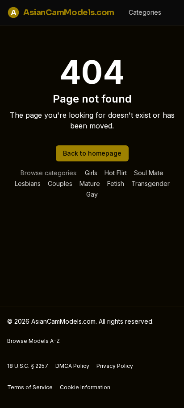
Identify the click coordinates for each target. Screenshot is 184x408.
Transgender (150, 183)
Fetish (115, 183)
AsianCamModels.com (62, 12)
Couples (60, 183)
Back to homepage (92, 153)
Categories (145, 12)
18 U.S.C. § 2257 (27, 366)
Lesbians (28, 183)
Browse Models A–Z (33, 341)
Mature (89, 183)
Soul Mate (148, 173)
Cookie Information (85, 387)
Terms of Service (30, 387)
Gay (92, 194)
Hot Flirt (116, 173)
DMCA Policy (72, 366)
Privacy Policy (114, 366)
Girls (91, 173)
